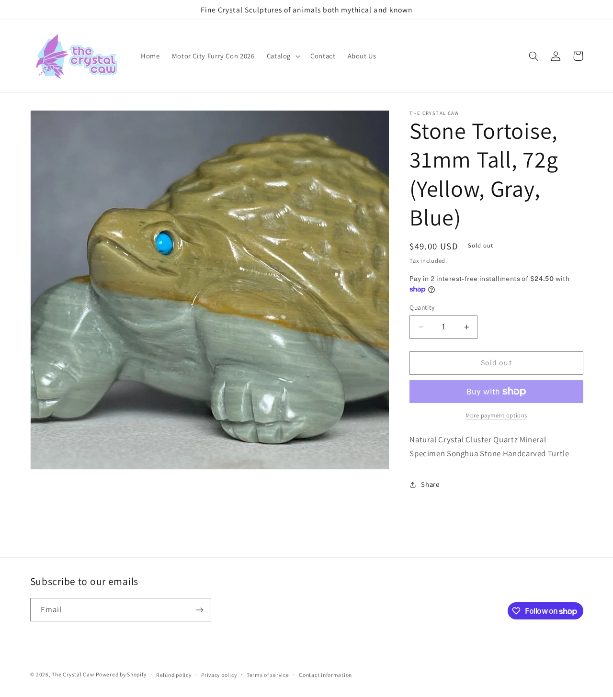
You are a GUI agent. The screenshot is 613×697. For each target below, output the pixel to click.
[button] (282, 56)
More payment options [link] (496, 415)
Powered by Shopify (121, 674)
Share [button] (430, 484)
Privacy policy (219, 674)
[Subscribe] (199, 609)
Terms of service (268, 674)
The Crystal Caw (73, 674)
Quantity (421, 307)
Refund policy (174, 674)
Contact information (325, 674)
